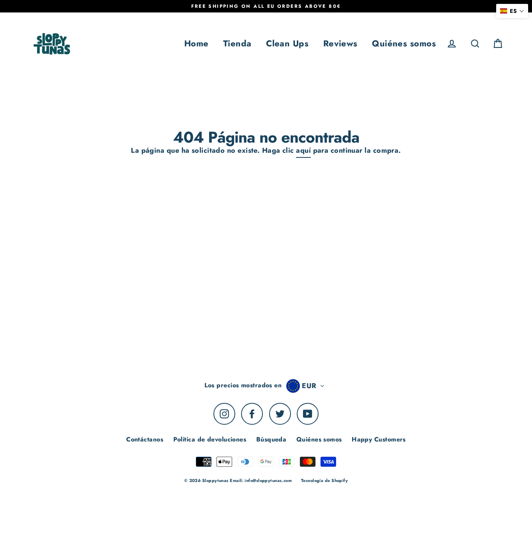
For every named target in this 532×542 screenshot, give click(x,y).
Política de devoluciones (210, 439)
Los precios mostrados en (243, 385)
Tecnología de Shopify (324, 480)
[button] (512, 11)
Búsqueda (271, 439)
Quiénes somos (404, 43)
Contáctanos (144, 439)
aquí (303, 150)
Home (196, 43)
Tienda (237, 43)
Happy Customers (379, 439)
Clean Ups (287, 43)
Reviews (340, 43)
